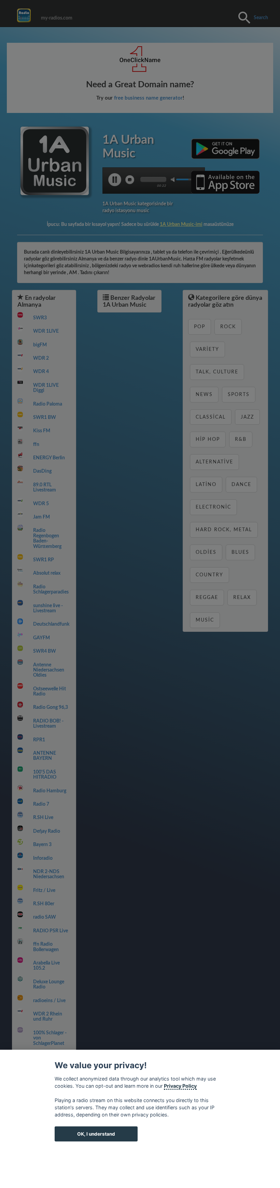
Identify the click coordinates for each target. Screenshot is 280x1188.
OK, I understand (96, 1134)
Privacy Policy (180, 1086)
